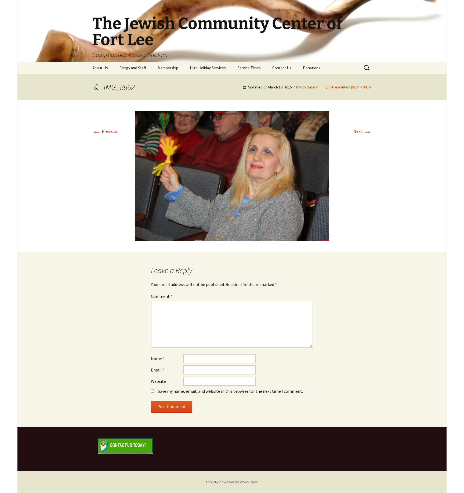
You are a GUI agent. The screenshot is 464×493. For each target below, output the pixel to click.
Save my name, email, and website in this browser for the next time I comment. (230, 391)
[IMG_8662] (232, 175)
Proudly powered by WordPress (232, 482)
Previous (105, 131)
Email (157, 370)
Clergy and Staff (132, 67)
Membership (168, 67)
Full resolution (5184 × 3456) (350, 87)
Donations (311, 67)
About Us (100, 67)
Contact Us (281, 67)
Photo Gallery (307, 87)
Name (158, 358)
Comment (161, 296)
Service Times (249, 67)
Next (362, 131)
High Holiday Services (208, 67)
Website (158, 381)
